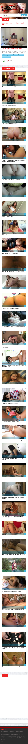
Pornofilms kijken (5, 733)
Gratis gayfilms (22, 733)
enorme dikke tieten (6, 56)
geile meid (21, 54)
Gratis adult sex (19, 737)
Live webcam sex (14, 733)
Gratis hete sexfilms (5, 734)
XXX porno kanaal (19, 731)
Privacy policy (4, 741)
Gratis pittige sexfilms (11, 736)
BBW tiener (4, 54)
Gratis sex (11, 731)
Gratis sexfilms (4, 731)
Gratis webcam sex (15, 734)
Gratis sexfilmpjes (10, 737)
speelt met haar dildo (13, 54)
